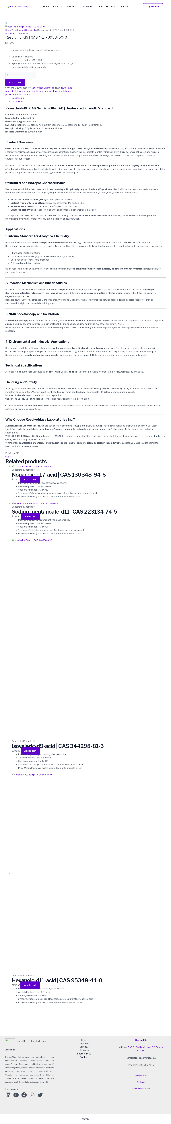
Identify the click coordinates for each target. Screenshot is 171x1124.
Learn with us (106, 7)
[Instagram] (32, 1095)
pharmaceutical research (18, 94)
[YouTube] (16, 1095)
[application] (77, 7)
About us (57, 7)
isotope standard (45, 91)
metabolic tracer (63, 91)
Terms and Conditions (141, 1088)
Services (71, 7)
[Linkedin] (8, 1095)
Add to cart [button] (30, 479)
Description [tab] (18, 98)
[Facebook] (24, 1095)
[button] (153, 6)
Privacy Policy (141, 1076)
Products (87, 7)
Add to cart (15, 82)
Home (46, 7)
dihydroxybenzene (26, 91)
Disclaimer (141, 1082)
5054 (8, 456)
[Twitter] (40, 1095)
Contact (124, 7)
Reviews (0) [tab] (17, 101)
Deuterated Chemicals (24, 30)
